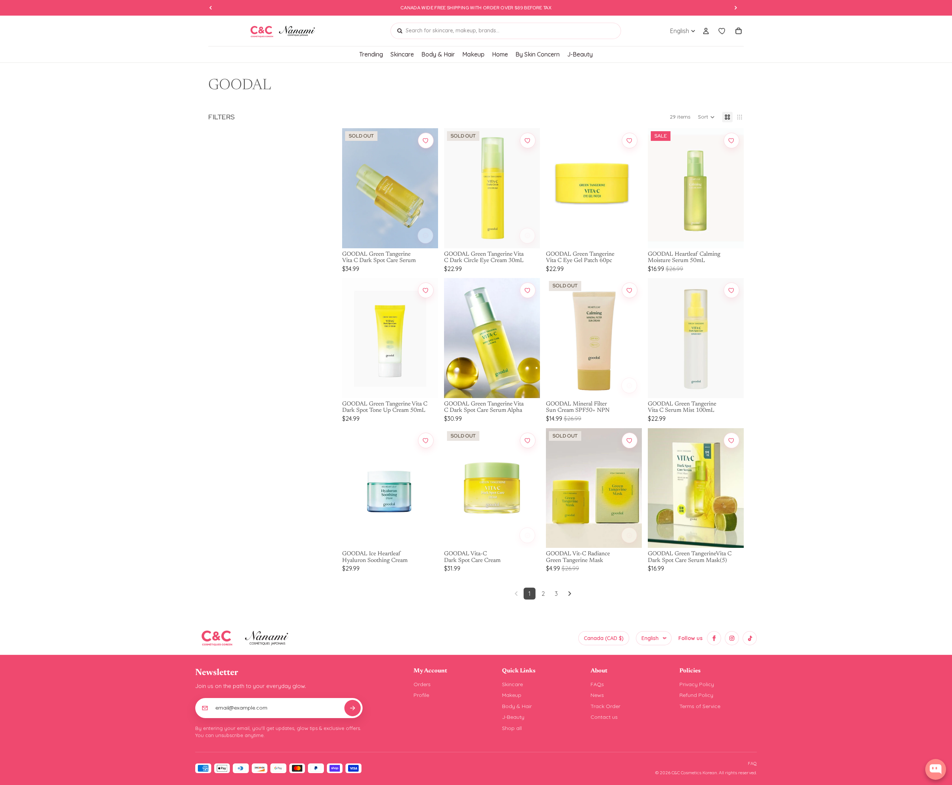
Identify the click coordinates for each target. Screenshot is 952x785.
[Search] (400, 31)
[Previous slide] (353, 188)
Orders (422, 684)
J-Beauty (513, 717)
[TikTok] (750, 638)
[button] (706, 117)
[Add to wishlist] (426, 140)
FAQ (752, 763)
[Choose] (425, 235)
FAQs (597, 684)
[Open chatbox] (935, 769)
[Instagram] (732, 638)
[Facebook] (714, 638)
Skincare (512, 684)
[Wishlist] (722, 31)
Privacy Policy (696, 684)
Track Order (605, 706)
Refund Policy (696, 695)
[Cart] (738, 31)
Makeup (511, 695)
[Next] (569, 593)
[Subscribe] (352, 708)
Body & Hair (517, 706)
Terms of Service (699, 706)
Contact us (604, 717)
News (597, 695)
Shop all (512, 728)
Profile (421, 695)
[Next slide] (427, 188)
